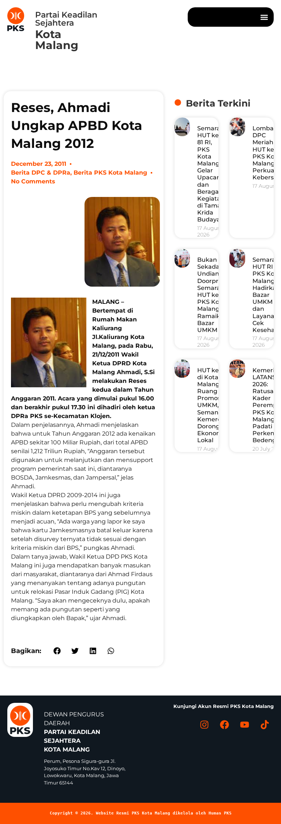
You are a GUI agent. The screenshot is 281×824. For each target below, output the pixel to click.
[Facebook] (224, 724)
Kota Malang (56, 39)
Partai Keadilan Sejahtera (66, 19)
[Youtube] (244, 724)
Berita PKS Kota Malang (110, 172)
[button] (264, 17)
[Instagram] (204, 724)
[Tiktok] (264, 724)
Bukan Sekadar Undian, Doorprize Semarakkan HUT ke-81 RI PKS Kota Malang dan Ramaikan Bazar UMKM (216, 294)
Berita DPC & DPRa (40, 172)
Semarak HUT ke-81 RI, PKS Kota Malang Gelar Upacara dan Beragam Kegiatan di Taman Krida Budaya (211, 174)
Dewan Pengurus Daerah (74, 732)
